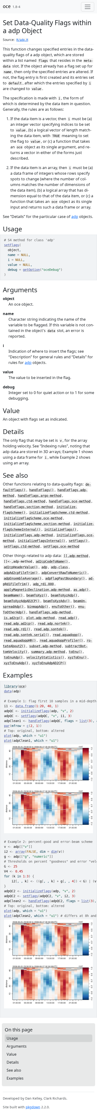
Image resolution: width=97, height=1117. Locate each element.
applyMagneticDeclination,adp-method (37, 590)
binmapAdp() (37, 606)
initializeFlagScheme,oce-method (33, 518)
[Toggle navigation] (87, 7)
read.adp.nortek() (54, 623)
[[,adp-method (76, 556)
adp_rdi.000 (43, 584)
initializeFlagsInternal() (41, 541)
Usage (12, 1038)
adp (74, 216)
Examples (15, 1078)
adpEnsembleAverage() (22, 578)
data (8, 691)
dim (54, 851)
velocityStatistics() (45, 657)
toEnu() (75, 652)
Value (11, 1054)
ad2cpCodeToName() (52, 561)
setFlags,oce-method (61, 546)
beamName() (13, 595)
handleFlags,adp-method (50, 612)
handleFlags (38, 721)
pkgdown (33, 1107)
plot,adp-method (40, 618)
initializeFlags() (60, 529)
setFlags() (78, 541)
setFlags (11, 245)
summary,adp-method (48, 652)
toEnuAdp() (13, 657)
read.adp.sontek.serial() (26, 635)
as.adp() (81, 590)
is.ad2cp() (13, 618)
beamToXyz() (36, 595)
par (7, 726)
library (10, 686)
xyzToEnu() (77, 657)
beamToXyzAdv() (56, 601)
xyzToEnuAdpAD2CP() (49, 663)
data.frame (24, 706)
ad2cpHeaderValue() (21, 567)
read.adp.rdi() (17, 629)
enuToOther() (63, 606)
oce (7, 6)
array (20, 851)
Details (13, 1062)
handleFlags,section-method (28, 507)
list (83, 721)
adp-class (59, 567)
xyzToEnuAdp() (16, 663)
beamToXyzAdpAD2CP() (22, 601)
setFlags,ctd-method (22, 546)
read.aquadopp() (67, 635)
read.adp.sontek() (50, 629)
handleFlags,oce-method (69, 501)
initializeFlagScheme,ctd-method (58, 512)
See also (14, 1070)
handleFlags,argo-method (39, 495)
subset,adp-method (45, 646)
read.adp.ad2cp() (19, 623)
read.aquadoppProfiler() (61, 640)
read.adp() (67, 618)
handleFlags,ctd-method (24, 501)
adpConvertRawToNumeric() (64, 573)
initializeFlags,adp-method (28, 535)
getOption (31, 270)
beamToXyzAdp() (64, 595)
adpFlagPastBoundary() (65, 578)
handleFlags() (41, 490)
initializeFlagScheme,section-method (37, 524)
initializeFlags (35, 711)
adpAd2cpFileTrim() (21, 573)
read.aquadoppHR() (20, 640)
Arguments (17, 1046)
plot (8, 736)
